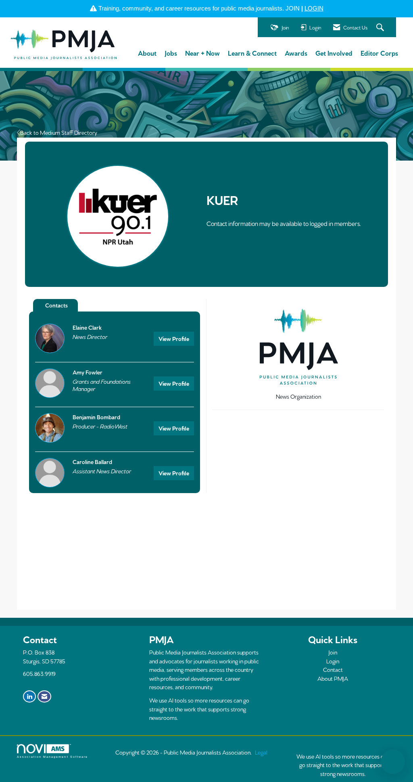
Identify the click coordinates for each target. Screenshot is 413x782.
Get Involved (334, 52)
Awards (296, 52)
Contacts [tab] (56, 305)
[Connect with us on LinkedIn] (29, 696)
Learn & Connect (252, 52)
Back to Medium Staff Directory (58, 132)
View (174, 338)
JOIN (293, 8)
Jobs (171, 52)
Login (332, 661)
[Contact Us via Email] (44, 696)
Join (332, 652)
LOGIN (314, 8)
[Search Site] (381, 27)
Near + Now (202, 52)
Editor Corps (379, 52)
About (147, 52)
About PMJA (332, 678)
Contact (333, 669)
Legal (261, 752)
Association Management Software (52, 756)
